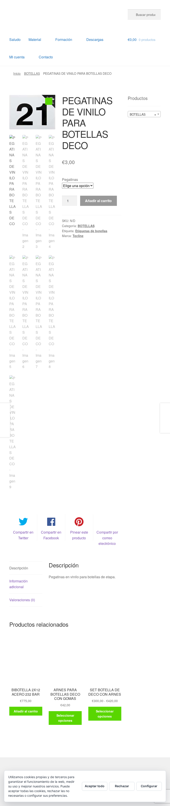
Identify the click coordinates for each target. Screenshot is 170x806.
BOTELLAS (32, 73)
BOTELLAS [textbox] (143, 114)
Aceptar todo (94, 786)
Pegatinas (70, 179)
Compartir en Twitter (23, 535)
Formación (63, 39)
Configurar (149, 786)
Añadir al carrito (98, 200)
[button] (48, 101)
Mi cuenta (17, 56)
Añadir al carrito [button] (26, 711)
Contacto (46, 56)
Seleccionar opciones (65, 718)
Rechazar (122, 786)
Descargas (94, 39)
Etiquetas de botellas (91, 231)
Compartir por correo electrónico (107, 538)
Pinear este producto (79, 535)
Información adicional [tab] (18, 583)
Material (35, 39)
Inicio (17, 73)
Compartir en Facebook (51, 535)
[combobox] (144, 114)
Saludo (15, 39)
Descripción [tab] (18, 568)
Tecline (78, 236)
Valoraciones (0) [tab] (22, 599)
